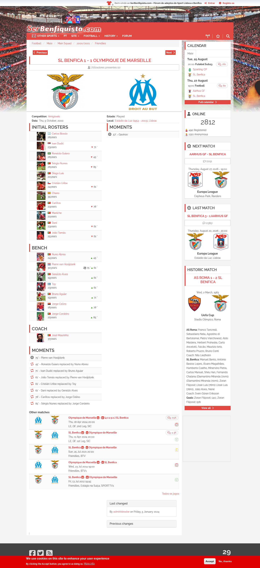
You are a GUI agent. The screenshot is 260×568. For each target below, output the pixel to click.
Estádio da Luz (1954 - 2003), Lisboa (136, 120)
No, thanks (225, 561)
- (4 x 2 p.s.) (98, 417)
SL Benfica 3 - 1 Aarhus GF (207, 216)
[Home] (63, 24)
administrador (121, 511)
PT (65, 36)
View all (206, 408)
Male (49, 43)
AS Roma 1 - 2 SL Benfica (208, 280)
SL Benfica (199, 74)
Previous (42, 52)
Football (91, 36)
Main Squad (64, 43)
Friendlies (100, 43)
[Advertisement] (142, 27)
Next (169, 52)
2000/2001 (83, 43)
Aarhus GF (199, 90)
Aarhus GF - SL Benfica (207, 154)
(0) (105, 67)
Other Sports (47, 36)
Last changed (119, 503)
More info (89, 563)
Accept (210, 561)
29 (227, 551)
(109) (209, 161)
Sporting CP (200, 69)
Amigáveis (54, 116)
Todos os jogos (170, 493)
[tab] (141, 503)
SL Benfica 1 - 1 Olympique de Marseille (104, 60)
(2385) (209, 223)
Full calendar (206, 102)
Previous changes (121, 523)
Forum (127, 36)
